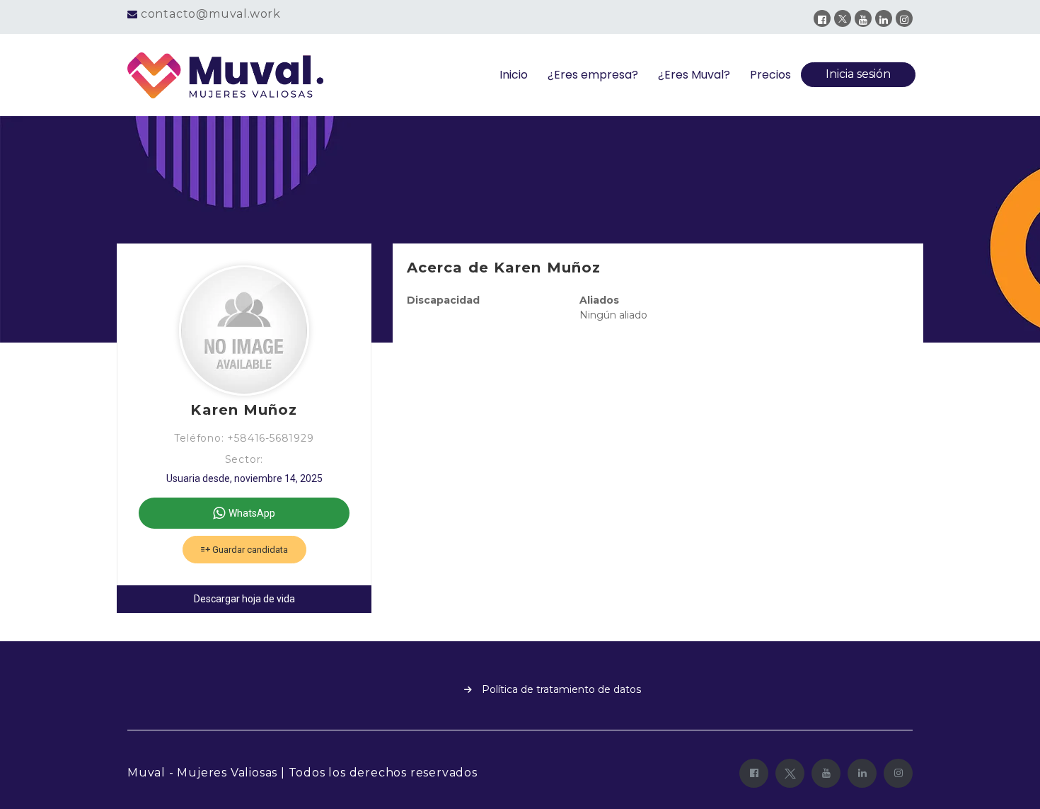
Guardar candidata (249, 549)
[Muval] (225, 75)
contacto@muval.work (211, 14)
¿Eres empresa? (593, 75)
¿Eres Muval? (694, 75)
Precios (770, 75)
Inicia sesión (858, 74)
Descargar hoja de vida (244, 598)
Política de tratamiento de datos (561, 689)
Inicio (513, 75)
